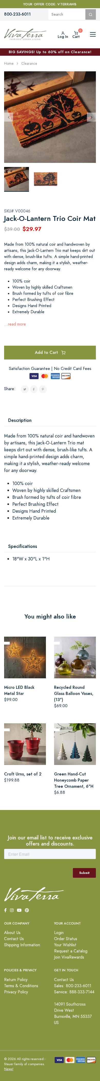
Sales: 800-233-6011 (72, 986)
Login (59, 933)
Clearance (29, 63)
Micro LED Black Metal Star (19, 690)
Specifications (22, 546)
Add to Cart (47, 352)
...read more (15, 324)
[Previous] (8, 116)
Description (20, 420)
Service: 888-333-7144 (74, 992)
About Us (12, 933)
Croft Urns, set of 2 (23, 774)
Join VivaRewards (69, 957)
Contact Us (14, 939)
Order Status (65, 939)
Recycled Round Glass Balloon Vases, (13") (73, 693)
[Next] (91, 116)
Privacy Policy (16, 992)
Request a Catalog (70, 951)
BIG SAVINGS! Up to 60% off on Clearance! (50, 51)
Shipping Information (22, 945)
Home (9, 63)
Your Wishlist (65, 945)
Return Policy (15, 980)
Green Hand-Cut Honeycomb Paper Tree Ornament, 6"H (73, 780)
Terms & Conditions (21, 986)
